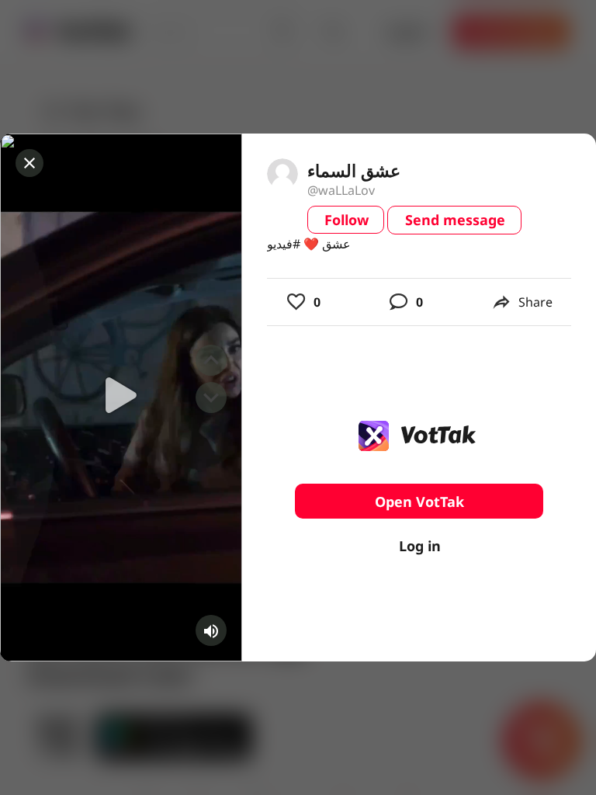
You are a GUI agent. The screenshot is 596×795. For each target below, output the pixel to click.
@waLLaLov (341, 190)
